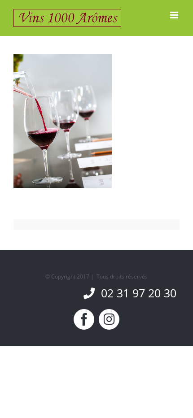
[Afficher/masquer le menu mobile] (175, 15)
